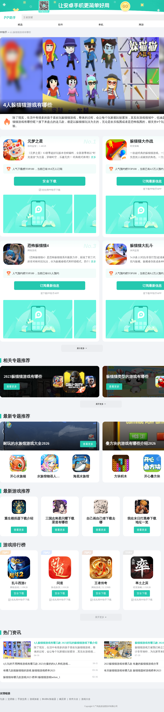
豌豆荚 (62, 699)
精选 (20, 24)
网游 (141, 24)
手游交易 (22, 699)
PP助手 (3, 32)
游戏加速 (34, 699)
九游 (2, 699)
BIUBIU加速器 (49, 699)
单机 (100, 24)
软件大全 (73, 699)
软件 (60, 24)
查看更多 (12, 386)
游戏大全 (85, 699)
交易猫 (11, 699)
